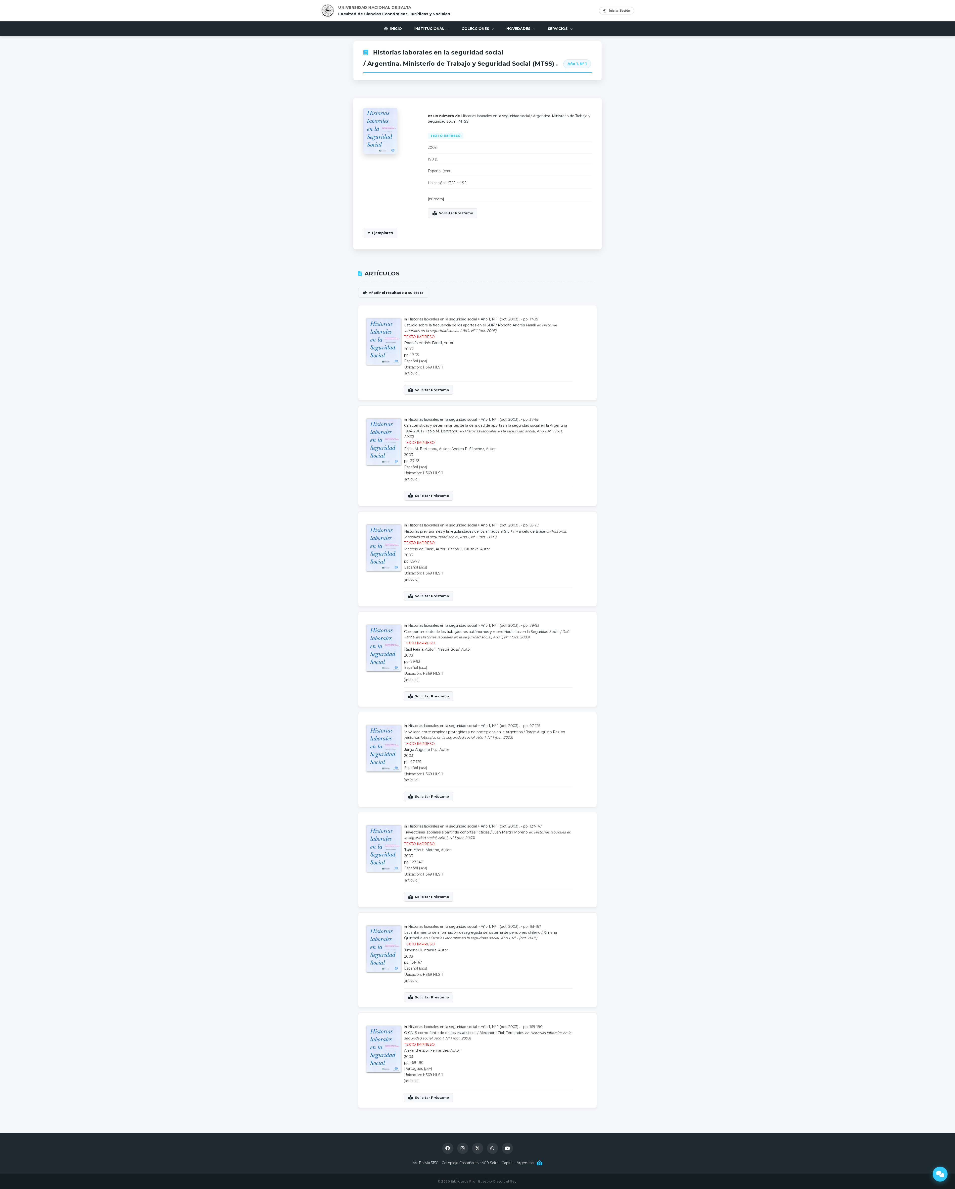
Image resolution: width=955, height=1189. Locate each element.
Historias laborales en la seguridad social (438, 52)
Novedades (518, 28)
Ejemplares (382, 233)
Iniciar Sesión (619, 10)
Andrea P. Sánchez (467, 449)
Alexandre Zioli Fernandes (501, 1033)
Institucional (429, 28)
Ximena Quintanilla (420, 950)
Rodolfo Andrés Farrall (517, 325)
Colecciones (476, 28)
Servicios (558, 28)
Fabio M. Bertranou (441, 431)
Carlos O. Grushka (463, 549)
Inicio (395, 28)
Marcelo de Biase (530, 531)
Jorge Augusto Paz (543, 732)
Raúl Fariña (413, 649)
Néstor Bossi (448, 649)
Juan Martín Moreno (510, 832)
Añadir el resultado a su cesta (396, 293)
